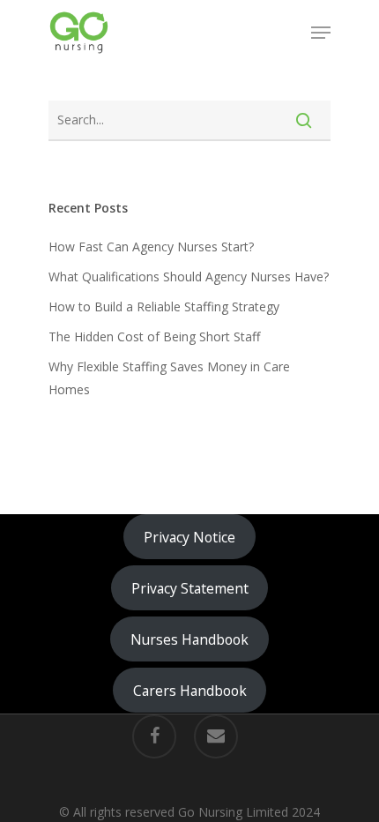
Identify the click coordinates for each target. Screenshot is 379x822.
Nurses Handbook (189, 639)
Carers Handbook (190, 690)
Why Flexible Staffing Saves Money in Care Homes (169, 378)
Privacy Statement (190, 588)
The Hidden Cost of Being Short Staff (154, 336)
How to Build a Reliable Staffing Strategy (163, 306)
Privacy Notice (189, 537)
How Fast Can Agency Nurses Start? (151, 246)
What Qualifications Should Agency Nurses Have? (188, 276)
